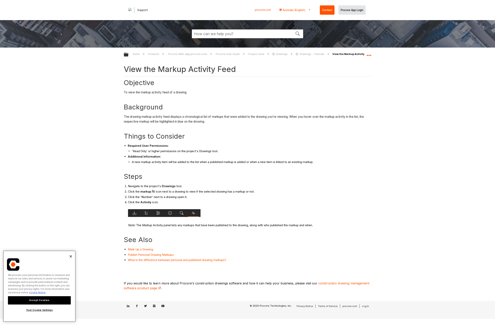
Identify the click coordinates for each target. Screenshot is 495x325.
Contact (327, 10)
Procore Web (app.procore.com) (188, 53)
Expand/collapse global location (369, 53)
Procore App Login (352, 10)
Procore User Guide (228, 53)
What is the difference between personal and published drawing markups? (177, 260)
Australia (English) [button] (294, 10)
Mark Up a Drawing (140, 249)
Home (136, 53)
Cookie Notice (37, 292)
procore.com (263, 9)
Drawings (281, 53)
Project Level (256, 53)
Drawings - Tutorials (312, 53)
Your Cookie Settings (39, 310)
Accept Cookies (39, 300)
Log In (365, 306)
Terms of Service (328, 306)
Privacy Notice (305, 306)
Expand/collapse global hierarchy (128, 55)
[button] (297, 33)
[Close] (71, 256)
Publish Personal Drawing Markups (151, 255)
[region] (39, 286)
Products (154, 53)
